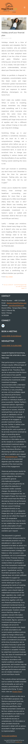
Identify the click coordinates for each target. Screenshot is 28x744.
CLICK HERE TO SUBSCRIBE (12, 346)
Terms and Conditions (9, 736)
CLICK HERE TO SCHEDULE (11, 336)
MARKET (11, 276)
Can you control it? (8, 284)
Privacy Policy (17, 691)
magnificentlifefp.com (16, 305)
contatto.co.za (19, 742)
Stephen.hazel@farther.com (16, 303)
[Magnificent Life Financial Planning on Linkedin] (3, 325)
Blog (7, 276)
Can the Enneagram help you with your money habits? (20, 286)
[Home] (9, 7)
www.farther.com (11, 457)
